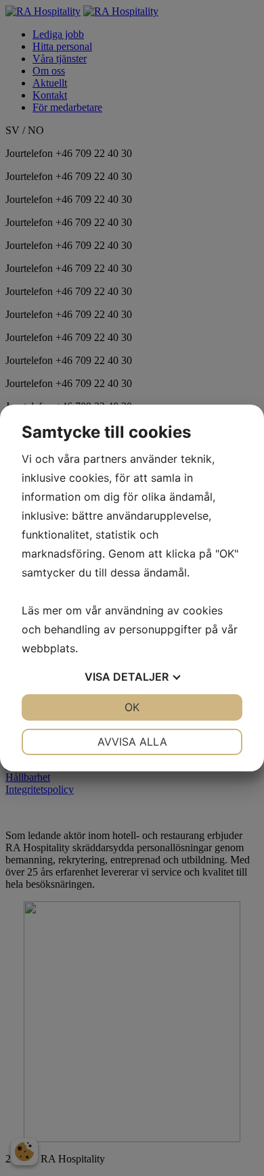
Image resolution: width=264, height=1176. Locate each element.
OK (132, 707)
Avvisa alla (132, 741)
